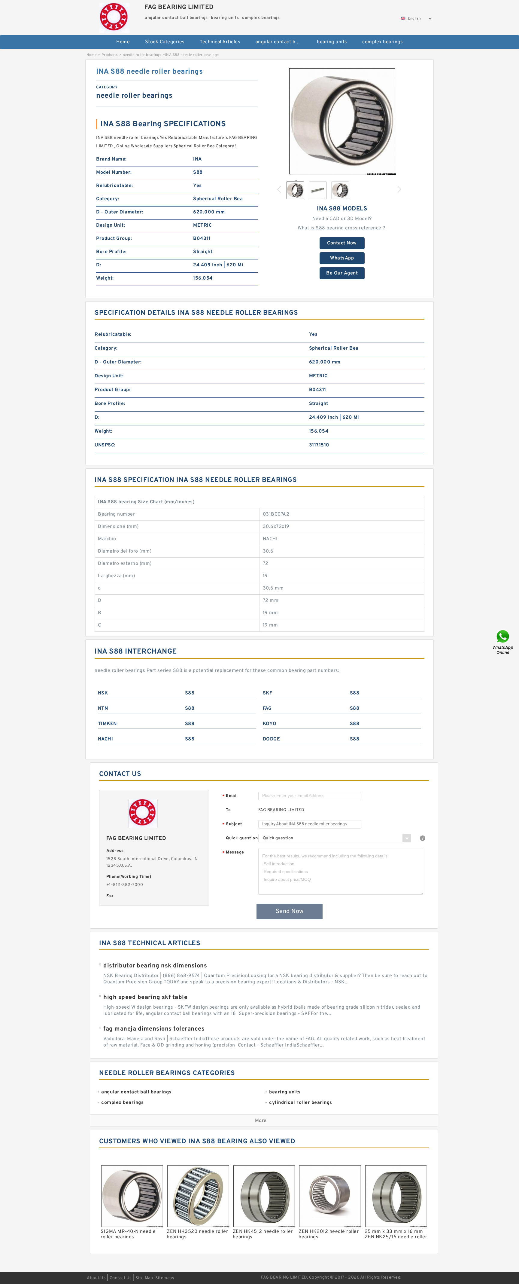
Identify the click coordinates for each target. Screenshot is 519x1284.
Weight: (105, 278)
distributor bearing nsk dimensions (155, 966)
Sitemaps (164, 1278)
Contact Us (121, 1278)
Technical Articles (220, 42)
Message (233, 853)
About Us (96, 1278)
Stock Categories (165, 42)
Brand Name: (111, 159)
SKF (267, 693)
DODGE (271, 739)
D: (98, 265)
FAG (267, 709)
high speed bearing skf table (145, 997)
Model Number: (114, 173)
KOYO (270, 724)
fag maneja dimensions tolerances (154, 1029)
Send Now (290, 911)
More (261, 1121)
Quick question (242, 838)
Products (110, 55)
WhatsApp (342, 258)
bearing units (332, 42)
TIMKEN (107, 724)
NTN (103, 709)
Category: (107, 199)
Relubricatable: (114, 186)
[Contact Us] (503, 642)
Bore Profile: (111, 252)
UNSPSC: (105, 445)
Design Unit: (110, 225)
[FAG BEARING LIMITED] (114, 16)
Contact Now (342, 243)
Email (230, 796)
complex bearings (382, 42)
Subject (232, 824)
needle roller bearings (142, 55)
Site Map (144, 1278)
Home (123, 42)
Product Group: (114, 239)
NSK (103, 693)
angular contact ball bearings (282, 42)
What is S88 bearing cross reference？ (342, 228)
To (228, 810)
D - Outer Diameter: (119, 212)
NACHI (105, 739)
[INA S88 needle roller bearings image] (342, 121)
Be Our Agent (342, 273)
